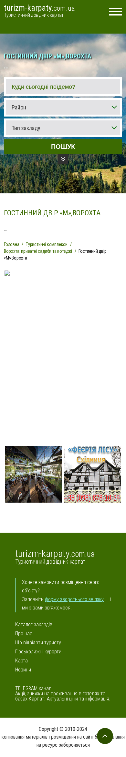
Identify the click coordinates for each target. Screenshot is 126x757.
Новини (23, 669)
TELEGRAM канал (33, 688)
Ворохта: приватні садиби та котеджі (38, 251)
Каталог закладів (33, 624)
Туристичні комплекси (47, 244)
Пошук (63, 146)
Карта (21, 660)
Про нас (23, 633)
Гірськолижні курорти (38, 651)
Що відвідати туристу (38, 642)
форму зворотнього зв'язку (74, 599)
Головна (11, 244)
